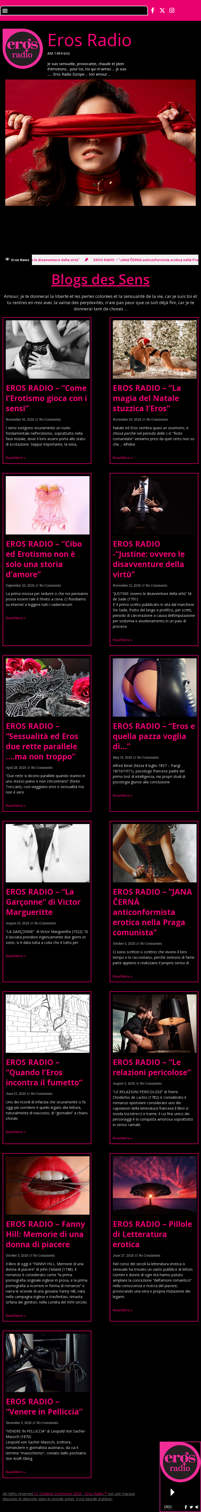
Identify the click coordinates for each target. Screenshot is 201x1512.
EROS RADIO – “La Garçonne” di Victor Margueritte (43, 901)
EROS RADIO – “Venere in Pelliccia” (44, 1406)
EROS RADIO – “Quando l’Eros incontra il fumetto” (44, 1072)
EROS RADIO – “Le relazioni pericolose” (152, 1067)
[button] (5, 10)
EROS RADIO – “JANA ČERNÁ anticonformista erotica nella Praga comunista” (152, 912)
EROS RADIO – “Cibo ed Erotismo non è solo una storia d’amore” (44, 559)
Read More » (16, 457)
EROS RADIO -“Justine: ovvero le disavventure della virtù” (149, 559)
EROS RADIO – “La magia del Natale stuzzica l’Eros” (147, 398)
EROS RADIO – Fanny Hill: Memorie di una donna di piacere (45, 1234)
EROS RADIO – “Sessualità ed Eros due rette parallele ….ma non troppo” (42, 741)
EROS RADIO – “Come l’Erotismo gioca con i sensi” (46, 398)
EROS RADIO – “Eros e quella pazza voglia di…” (154, 736)
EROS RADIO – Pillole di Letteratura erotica (152, 1234)
